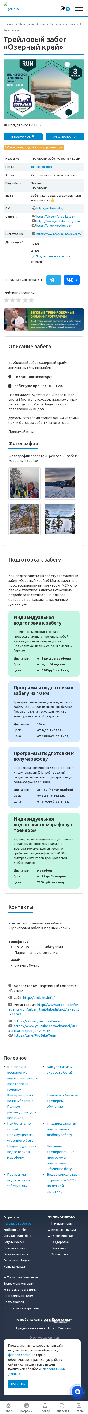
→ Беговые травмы (62, 1229)
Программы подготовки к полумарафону (44, 777)
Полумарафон (14, 1301)
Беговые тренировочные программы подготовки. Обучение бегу (60, 1157)
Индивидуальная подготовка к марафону (21, 1151)
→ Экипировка (58, 1254)
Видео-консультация (19, 1283)
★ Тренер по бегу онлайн (21, 1277)
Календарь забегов (17, 1223)
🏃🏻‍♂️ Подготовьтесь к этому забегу (50, 257)
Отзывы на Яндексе (18, 1260)
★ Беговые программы (20, 1289)
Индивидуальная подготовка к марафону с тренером (44, 851)
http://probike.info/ (49, 208)
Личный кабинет (15, 1248)
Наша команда (14, 1266)
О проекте (11, 1217)
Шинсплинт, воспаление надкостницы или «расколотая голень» (22, 1078)
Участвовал (63, 136)
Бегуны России (14, 1242)
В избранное (21, 136)
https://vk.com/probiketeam (56, 216)
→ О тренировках (60, 1235)
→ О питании (57, 1248)
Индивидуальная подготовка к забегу (44, 644)
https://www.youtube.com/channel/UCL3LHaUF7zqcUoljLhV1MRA (58, 221)
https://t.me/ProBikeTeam (54, 225)
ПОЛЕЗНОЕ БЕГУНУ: (62, 1217)
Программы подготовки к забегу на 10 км (44, 711)
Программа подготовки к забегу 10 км (19, 1180)
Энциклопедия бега (17, 1235)
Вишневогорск (41, 166)
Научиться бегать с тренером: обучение (63, 1100)
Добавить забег (15, 1229)
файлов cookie (19, 1355)
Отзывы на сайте (16, 1254)
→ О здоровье (58, 1242)
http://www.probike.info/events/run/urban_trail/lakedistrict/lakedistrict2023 (59, 234)
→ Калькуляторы (60, 1223)
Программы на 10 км (18, 1295)
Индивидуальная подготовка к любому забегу (61, 1129)
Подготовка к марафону (21, 1308)
